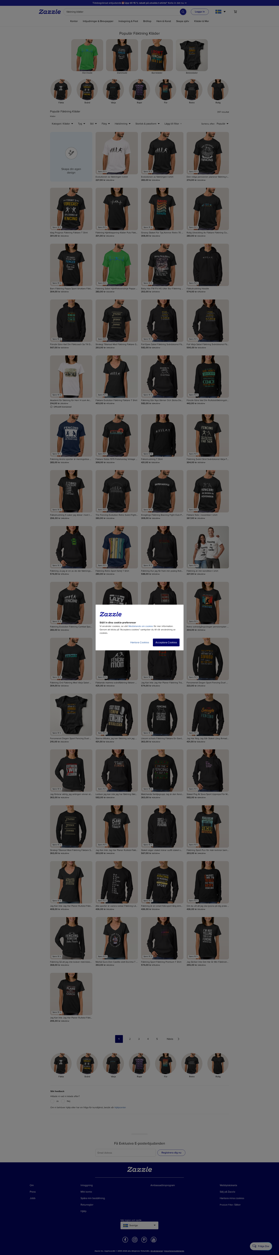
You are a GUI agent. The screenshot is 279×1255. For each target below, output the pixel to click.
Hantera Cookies (139, 642)
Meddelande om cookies (141, 626)
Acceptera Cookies (166, 642)
